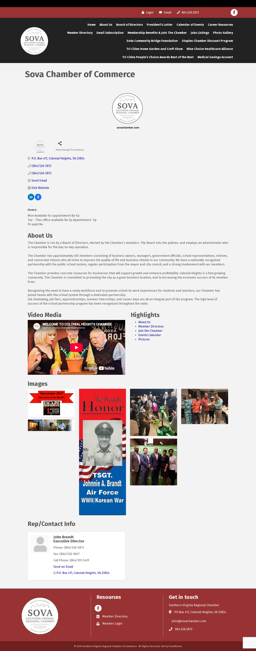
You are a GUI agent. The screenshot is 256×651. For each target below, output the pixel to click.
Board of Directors (129, 24)
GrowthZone (175, 646)
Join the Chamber (150, 331)
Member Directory (80, 33)
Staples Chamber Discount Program (207, 41)
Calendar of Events (190, 24)
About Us (106, 24)
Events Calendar (149, 335)
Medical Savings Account (215, 57)
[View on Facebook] (38, 199)
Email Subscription (110, 33)
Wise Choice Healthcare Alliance (210, 49)
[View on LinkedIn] (31, 199)
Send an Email (63, 566)
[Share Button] (60, 143)
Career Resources (220, 24)
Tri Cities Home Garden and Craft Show (154, 49)
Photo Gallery (223, 33)
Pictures (144, 339)
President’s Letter (160, 24)
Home (92, 24)
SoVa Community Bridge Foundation (152, 41)
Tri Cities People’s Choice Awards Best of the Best (158, 57)
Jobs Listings (200, 33)
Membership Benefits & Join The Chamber (157, 33)
